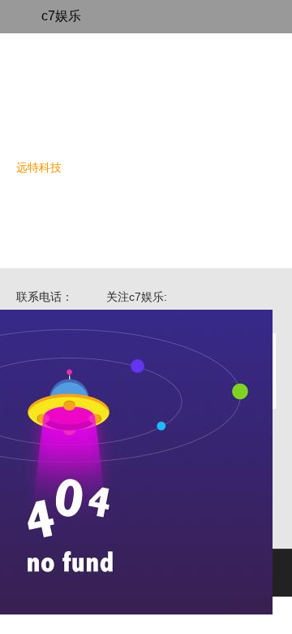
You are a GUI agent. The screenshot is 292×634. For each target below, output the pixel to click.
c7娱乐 (61, 16)
